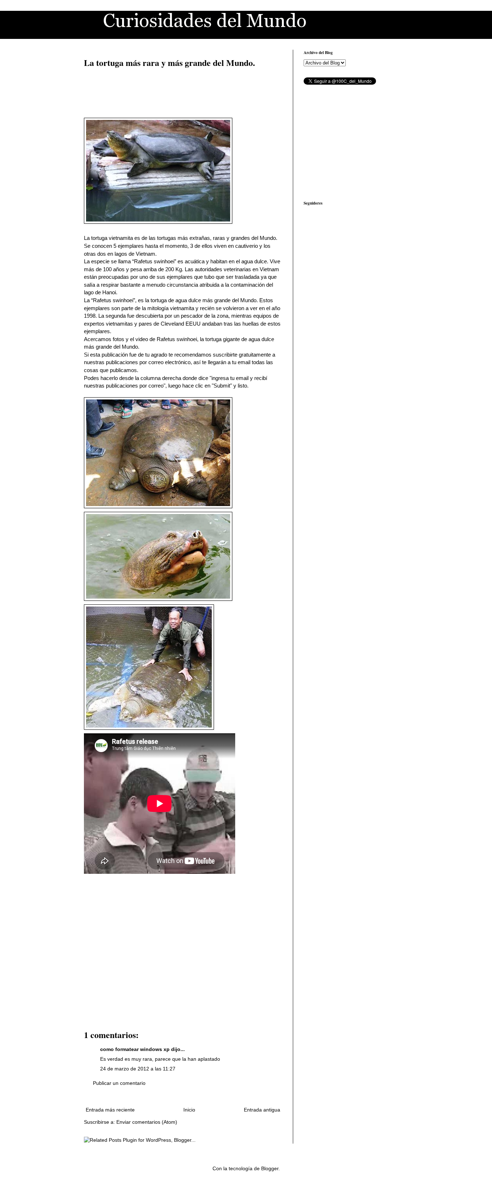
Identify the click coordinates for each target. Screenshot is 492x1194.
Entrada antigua (262, 1110)
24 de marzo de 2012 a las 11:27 (137, 1069)
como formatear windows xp (135, 1049)
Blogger (269, 1168)
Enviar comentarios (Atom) (146, 1122)
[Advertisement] (183, 92)
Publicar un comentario (119, 1083)
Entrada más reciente (110, 1110)
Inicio (189, 1110)
